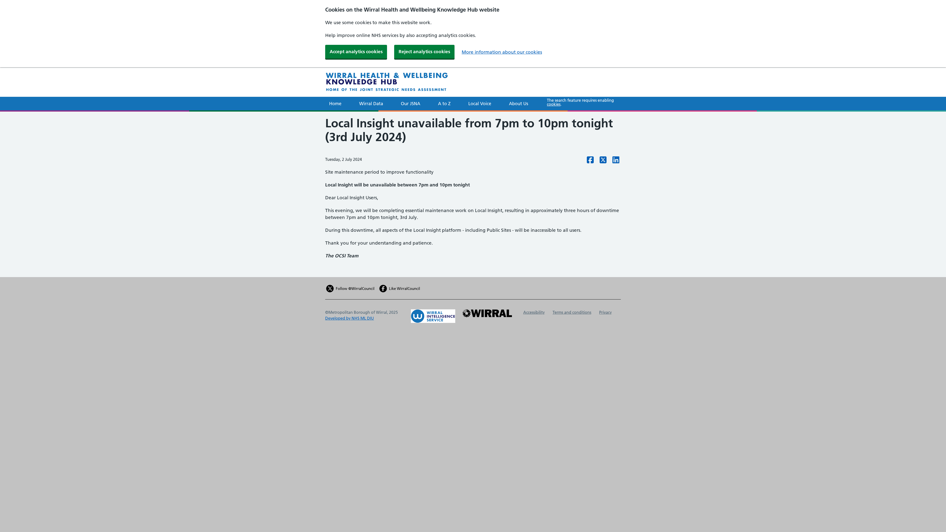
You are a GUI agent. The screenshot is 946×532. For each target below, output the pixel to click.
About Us (518, 103)
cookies (553, 104)
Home (335, 103)
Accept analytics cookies (356, 51)
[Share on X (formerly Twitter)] (603, 161)
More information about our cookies (502, 52)
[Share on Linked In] (616, 161)
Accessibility (534, 312)
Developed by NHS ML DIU (349, 318)
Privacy (605, 312)
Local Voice (479, 103)
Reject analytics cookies (424, 51)
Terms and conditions (572, 312)
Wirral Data (371, 103)
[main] (473, 194)
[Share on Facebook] (590, 161)
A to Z (444, 103)
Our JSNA (410, 103)
